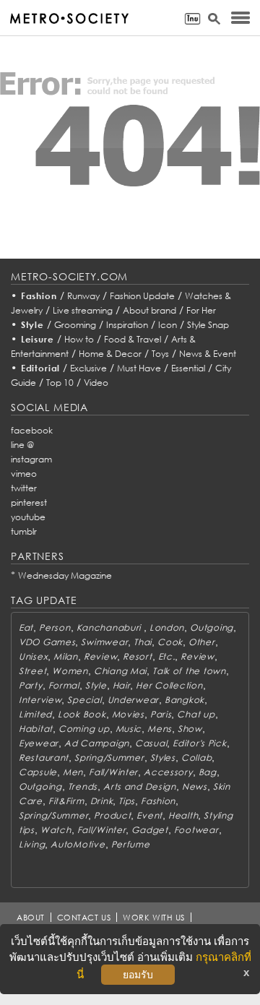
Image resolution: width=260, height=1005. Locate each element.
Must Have (139, 368)
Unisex (33, 656)
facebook (32, 430)
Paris (161, 714)
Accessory (168, 772)
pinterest (29, 502)
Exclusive (88, 368)
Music (129, 728)
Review (100, 656)
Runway (83, 295)
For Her (201, 310)
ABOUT (31, 917)
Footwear (196, 829)
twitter (24, 488)
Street (32, 670)
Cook (170, 642)
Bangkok (184, 699)
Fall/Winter (113, 772)
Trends (83, 786)
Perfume (130, 844)
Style (32, 324)
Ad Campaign (96, 743)
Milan (65, 656)
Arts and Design (139, 786)
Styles (163, 757)
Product (112, 815)
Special (84, 699)
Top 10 (60, 382)
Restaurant (44, 757)
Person (54, 627)
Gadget (149, 829)
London (167, 627)
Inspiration (127, 324)
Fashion (39, 295)
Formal (63, 685)
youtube (28, 517)
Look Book (81, 714)
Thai (143, 642)
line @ (22, 444)
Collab (196, 757)
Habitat (36, 728)
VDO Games (47, 642)
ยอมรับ (138, 974)
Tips (126, 800)
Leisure (37, 339)
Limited (35, 714)
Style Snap (208, 324)
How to (79, 339)
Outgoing (211, 627)
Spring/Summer (109, 757)
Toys (160, 353)
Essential (188, 368)
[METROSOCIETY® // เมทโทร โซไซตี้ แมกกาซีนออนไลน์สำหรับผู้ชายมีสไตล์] (69, 18)
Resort (137, 656)
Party (31, 685)
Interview (40, 699)
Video (96, 382)
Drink (101, 800)
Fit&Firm (66, 800)
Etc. (167, 656)
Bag (208, 772)
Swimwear (104, 642)
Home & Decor (110, 353)
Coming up (83, 728)
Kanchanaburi (110, 627)
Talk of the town (189, 670)
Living (32, 844)
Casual (151, 743)
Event (149, 815)
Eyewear (38, 743)
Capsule (38, 772)
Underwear (133, 699)
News (194, 786)
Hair (122, 685)
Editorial (41, 368)
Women (70, 670)
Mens (159, 728)
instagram (31, 459)
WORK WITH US (154, 917)
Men (73, 772)
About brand (149, 310)
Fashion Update (142, 295)
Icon (167, 324)
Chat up (195, 714)
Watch (56, 829)
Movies (128, 714)
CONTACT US (84, 917)
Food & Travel (132, 339)
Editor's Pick (199, 743)
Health (183, 815)
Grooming (75, 324)
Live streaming (83, 310)
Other (201, 642)
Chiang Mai (120, 670)
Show (190, 728)
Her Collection (169, 685)
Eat (26, 627)
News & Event (207, 353)
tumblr (24, 531)
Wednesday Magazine (65, 575)
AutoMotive (78, 844)
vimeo (24, 473)
